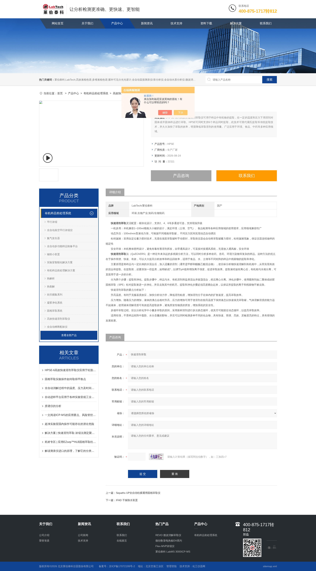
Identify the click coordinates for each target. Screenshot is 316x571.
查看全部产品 (69, 335)
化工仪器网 (198, 566)
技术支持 (176, 23)
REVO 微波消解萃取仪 (168, 535)
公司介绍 (44, 535)
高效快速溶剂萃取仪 (58, 318)
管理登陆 (171, 566)
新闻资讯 (147, 23)
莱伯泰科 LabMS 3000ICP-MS (172, 551)
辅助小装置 (53, 254)
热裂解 (51, 286)
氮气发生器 (53, 238)
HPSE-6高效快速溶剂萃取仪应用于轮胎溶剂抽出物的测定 (71, 370)
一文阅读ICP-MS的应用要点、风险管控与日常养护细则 (71, 414)
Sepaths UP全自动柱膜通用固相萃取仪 (138, 492)
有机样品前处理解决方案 (61, 270)
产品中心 (117, 23)
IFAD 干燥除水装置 (127, 500)
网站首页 (57, 23)
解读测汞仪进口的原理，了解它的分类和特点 (71, 450)
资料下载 (206, 23)
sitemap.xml (270, 566)
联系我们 (266, 23)
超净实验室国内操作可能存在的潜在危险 (69, 423)
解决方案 (236, 23)
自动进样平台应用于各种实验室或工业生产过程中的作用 (71, 397)
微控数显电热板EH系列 (168, 540)
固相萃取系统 (54, 310)
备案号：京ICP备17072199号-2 (117, 566)
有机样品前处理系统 (96, 93)
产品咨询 (181, 175)
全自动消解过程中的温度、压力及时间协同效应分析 (71, 388)
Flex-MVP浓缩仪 (164, 546)
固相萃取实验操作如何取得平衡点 (65, 379)
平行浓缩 (52, 221)
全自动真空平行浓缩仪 (60, 230)
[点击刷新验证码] (156, 457)
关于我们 (87, 23)
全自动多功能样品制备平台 (62, 246)
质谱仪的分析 (53, 406)
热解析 (51, 278)
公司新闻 (83, 535)
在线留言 (122, 540)
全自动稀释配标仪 (57, 326)
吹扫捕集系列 (54, 294)
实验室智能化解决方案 (60, 262)
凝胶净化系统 (54, 302)
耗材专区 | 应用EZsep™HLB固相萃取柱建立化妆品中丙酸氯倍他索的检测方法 (71, 441)
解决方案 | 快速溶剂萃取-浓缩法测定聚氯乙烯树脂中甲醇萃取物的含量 (71, 432)
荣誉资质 (44, 540)
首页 (60, 93)
